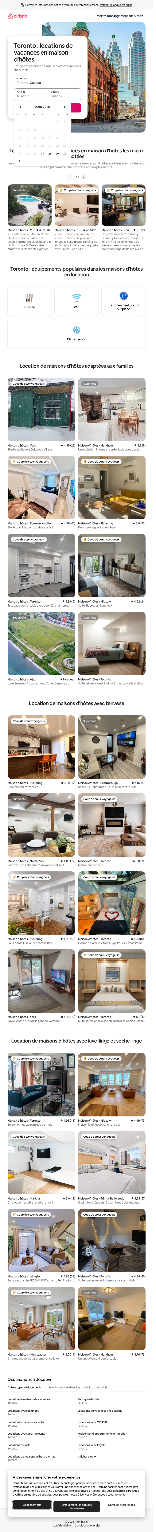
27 (42, 153)
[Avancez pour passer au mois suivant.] (64, 107)
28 (49, 153)
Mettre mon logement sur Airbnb (120, 16)
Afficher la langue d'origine (115, 5)
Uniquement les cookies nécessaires (77, 1506)
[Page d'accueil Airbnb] (17, 16)
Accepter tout (32, 1505)
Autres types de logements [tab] (25, 1387)
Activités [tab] (101, 1387)
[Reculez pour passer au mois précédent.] (20, 107)
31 (20, 161)
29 (57, 153)
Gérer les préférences (121, 1505)
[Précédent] (70, 177)
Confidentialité (62, 1525)
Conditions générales (88, 1525)
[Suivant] (84, 177)
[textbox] (31, 96)
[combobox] (47, 82)
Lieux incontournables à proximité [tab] (69, 1387)
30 (64, 153)
